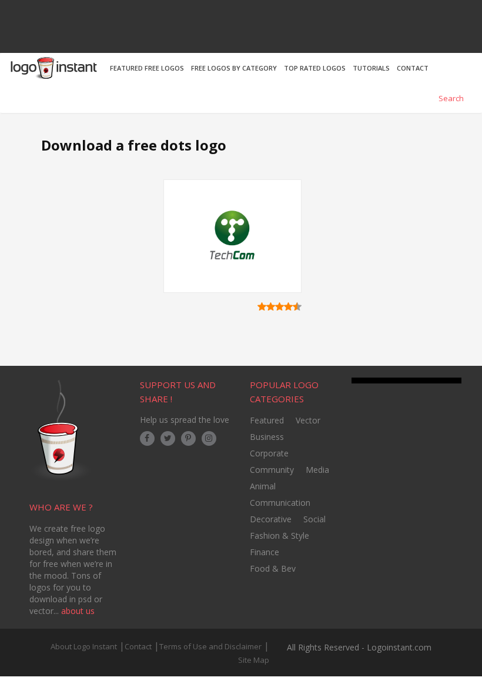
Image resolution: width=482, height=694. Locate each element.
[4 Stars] (288, 306)
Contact (138, 646)
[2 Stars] (270, 306)
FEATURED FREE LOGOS (147, 68)
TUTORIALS (371, 68)
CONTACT (413, 68)
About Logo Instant (84, 646)
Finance (264, 552)
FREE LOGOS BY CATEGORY (234, 68)
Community (272, 469)
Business (267, 436)
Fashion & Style (279, 535)
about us (78, 610)
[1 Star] (261, 306)
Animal (263, 486)
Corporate (269, 453)
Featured (267, 420)
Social (314, 519)
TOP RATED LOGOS (315, 68)
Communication (280, 502)
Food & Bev (273, 568)
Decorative (271, 519)
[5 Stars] (297, 306)
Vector (308, 420)
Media (317, 469)
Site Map (253, 660)
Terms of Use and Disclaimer (210, 646)
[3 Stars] (279, 306)
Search (450, 98)
